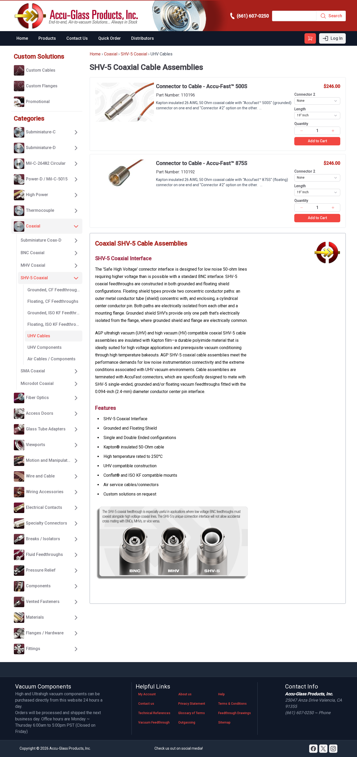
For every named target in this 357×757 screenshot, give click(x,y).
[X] (323, 748)
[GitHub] (333, 748)
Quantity (301, 124)
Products (47, 38)
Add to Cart (317, 141)
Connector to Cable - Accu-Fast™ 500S (201, 86)
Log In (337, 38)
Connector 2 (304, 94)
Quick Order (109, 38)
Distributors (142, 38)
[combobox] (317, 101)
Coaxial (110, 54)
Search (335, 15)
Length (300, 109)
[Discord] (313, 748)
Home (22, 38)
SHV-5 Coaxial (134, 54)
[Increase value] (333, 131)
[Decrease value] (301, 131)
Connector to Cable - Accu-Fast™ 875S (201, 163)
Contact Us (77, 38)
